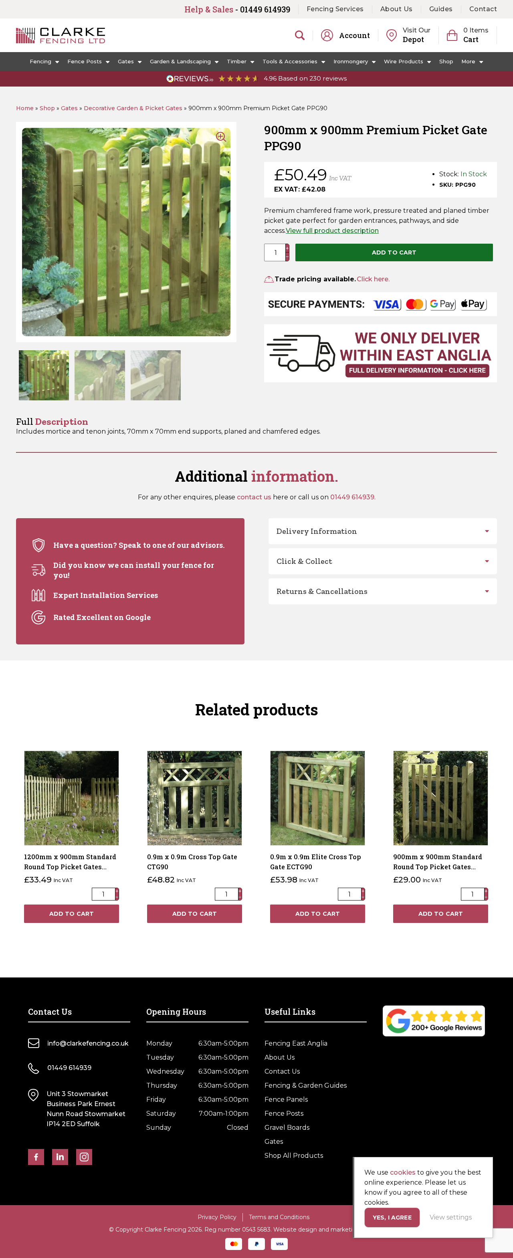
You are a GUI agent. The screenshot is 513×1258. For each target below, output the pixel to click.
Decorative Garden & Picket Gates (133, 108)
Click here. (373, 279)
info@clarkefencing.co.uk (88, 1043)
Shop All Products (294, 1155)
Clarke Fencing (60, 35)
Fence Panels (286, 1099)
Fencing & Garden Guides (306, 1085)
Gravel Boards (287, 1127)
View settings (451, 1217)
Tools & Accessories (290, 61)
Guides (441, 9)
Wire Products (403, 61)
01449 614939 (352, 497)
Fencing (40, 61)
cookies (403, 1172)
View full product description (332, 230)
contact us (254, 497)
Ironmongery (350, 61)
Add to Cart (394, 252)
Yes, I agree (392, 1217)
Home (25, 108)
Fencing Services (335, 9)
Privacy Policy (217, 1217)
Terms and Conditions (279, 1217)
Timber (236, 61)
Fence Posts (84, 61)
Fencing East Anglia (296, 1043)
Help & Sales (237, 9)
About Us (396, 9)
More (468, 61)
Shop (446, 61)
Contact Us (282, 1071)
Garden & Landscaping (180, 61)
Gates (126, 61)
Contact (483, 9)
